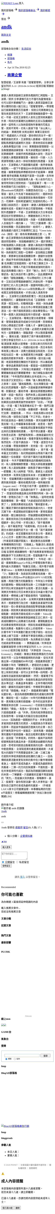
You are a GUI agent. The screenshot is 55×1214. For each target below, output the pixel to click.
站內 (18, 1059)
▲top (4, 841)
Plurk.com (28, 1016)
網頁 (9, 1059)
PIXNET (14, 1165)
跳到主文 (6, 35)
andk (6, 26)
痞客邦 (19, 827)
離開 (18, 1208)
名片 (9, 62)
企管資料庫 (26, 836)
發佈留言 (6, 866)
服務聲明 (33, 1168)
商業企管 (14, 75)
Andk (4, 811)
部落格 (11, 58)
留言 (25, 827)
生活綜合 (26, 48)
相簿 (9, 55)
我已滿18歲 (7, 1208)
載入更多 (6, 847)
